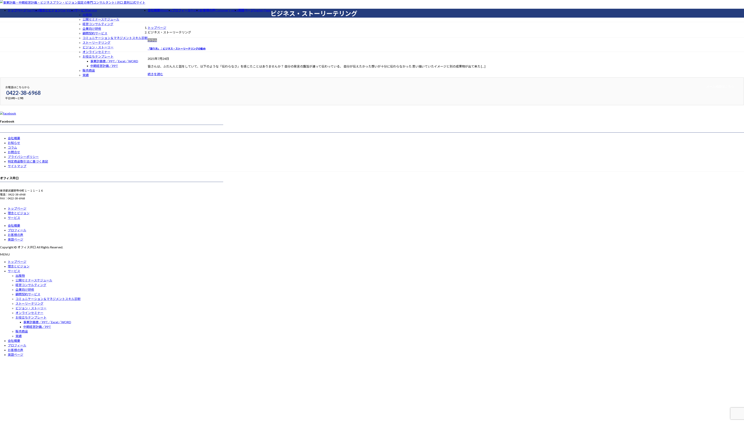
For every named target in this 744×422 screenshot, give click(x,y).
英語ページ (15, 239)
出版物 (87, 14)
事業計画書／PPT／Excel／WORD (114, 61)
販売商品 (89, 70)
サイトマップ (17, 166)
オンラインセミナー (96, 52)
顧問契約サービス (95, 33)
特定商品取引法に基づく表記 (28, 161)
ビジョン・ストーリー (98, 47)
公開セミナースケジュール (101, 19)
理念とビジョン (18, 213)
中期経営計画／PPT (104, 66)
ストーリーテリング (96, 42)
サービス (14, 218)
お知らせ (14, 143)
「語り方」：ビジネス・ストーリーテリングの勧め (177, 48)
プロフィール (17, 230)
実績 (86, 75)
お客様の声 (15, 235)
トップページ (17, 208)
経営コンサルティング (98, 24)
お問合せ (14, 152)
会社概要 (14, 138)
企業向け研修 (92, 28)
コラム (12, 147)
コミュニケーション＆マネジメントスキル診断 (115, 38)
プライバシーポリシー (23, 157)
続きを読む (155, 74)
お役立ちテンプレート (98, 56)
